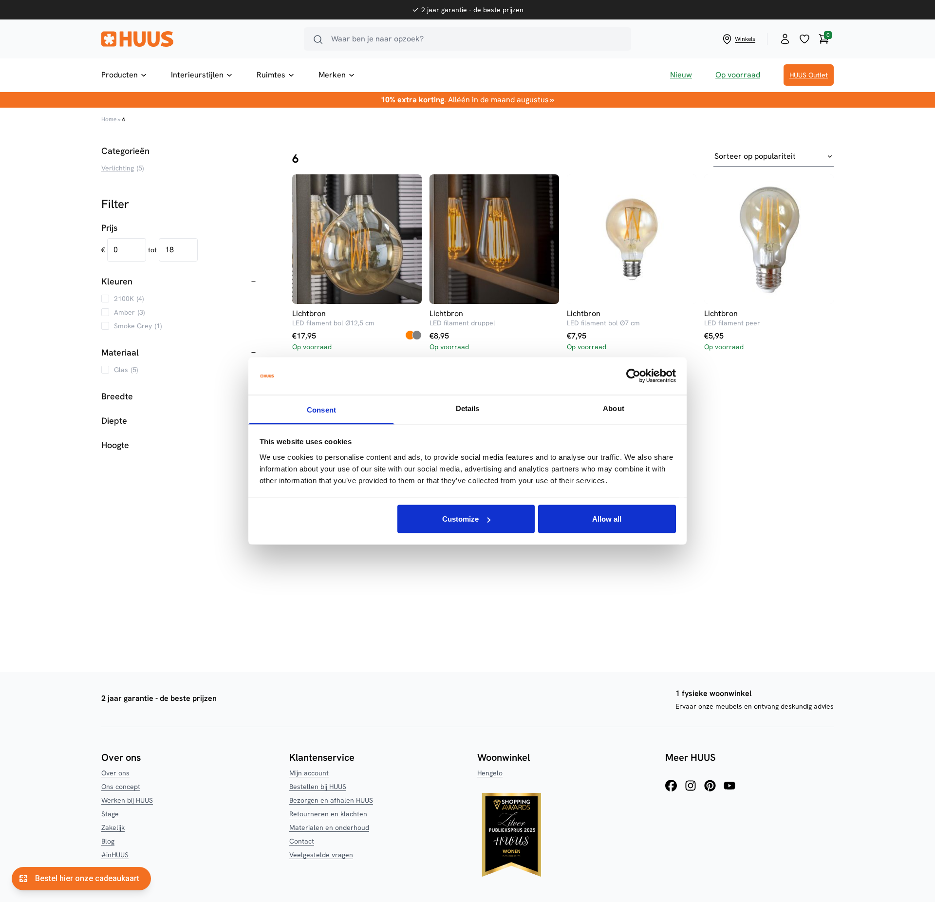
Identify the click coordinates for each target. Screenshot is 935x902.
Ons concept (120, 786)
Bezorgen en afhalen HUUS (331, 800)
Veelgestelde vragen (321, 854)
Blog (107, 841)
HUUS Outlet (808, 75)
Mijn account (309, 773)
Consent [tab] (321, 409)
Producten (119, 75)
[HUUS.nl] (196, 39)
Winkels (745, 39)
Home (108, 119)
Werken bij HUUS (127, 800)
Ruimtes (271, 75)
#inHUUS (115, 854)
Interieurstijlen (197, 75)
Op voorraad (737, 75)
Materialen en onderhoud (329, 827)
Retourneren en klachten (328, 813)
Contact (301, 841)
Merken (332, 75)
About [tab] (613, 408)
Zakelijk (113, 827)
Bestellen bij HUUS (317, 786)
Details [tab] (468, 408)
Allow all (606, 519)
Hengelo (490, 773)
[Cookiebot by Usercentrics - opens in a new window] (633, 376)
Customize (460, 519)
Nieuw (681, 75)
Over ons (115, 773)
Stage (110, 813)
